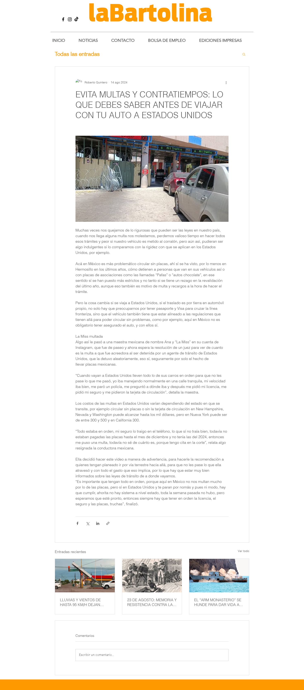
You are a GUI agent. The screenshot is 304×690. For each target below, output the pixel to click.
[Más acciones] (226, 82)
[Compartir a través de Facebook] (77, 523)
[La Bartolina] (63, 19)
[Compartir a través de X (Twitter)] (88, 523)
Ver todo (243, 551)
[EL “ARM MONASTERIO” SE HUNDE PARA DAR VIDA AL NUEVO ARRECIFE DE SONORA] (219, 575)
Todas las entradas (77, 54)
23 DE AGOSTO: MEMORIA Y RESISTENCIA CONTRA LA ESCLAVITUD (152, 602)
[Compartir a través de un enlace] (108, 523)
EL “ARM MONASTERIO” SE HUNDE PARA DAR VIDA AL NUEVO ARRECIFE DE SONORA (217, 602)
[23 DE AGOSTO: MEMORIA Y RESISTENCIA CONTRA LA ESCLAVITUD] (152, 575)
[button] (244, 54)
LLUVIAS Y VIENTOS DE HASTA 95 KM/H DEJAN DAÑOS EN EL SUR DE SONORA (80, 602)
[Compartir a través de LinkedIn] (98, 523)
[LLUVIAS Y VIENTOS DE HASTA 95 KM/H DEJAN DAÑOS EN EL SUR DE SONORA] (85, 575)
